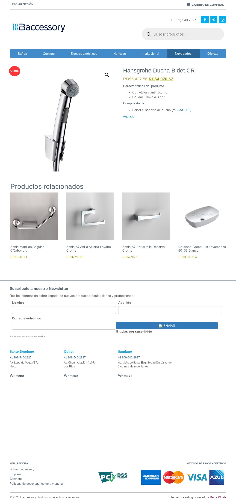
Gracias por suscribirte (134, 331)
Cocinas (49, 53)
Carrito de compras (207, 4)
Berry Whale (218, 497)
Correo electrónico (26, 318)
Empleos (15, 474)
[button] (107, 75)
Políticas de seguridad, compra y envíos (37, 483)
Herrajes (119, 53)
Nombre (18, 302)
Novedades (183, 53)
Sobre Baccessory (22, 469)
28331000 (183, 110)
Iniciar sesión (22, 4)
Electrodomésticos (84, 53)
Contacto (16, 479)
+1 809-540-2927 (21, 357)
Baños (22, 53)
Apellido (124, 302)
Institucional (150, 53)
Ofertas (212, 53)
